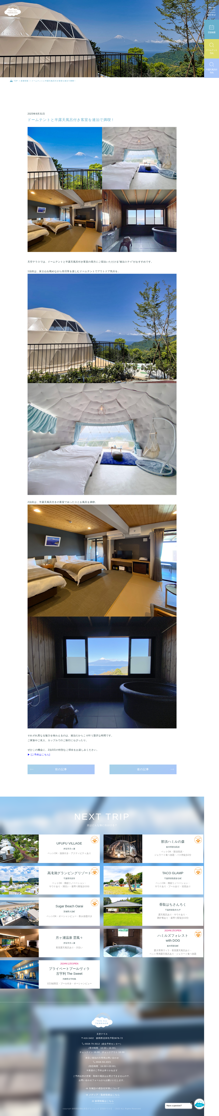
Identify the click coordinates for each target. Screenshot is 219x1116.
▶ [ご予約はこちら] (39, 754)
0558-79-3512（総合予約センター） (103, 1044)
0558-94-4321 (103, 1062)
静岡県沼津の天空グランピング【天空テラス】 (92, 1109)
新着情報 (24, 81)
